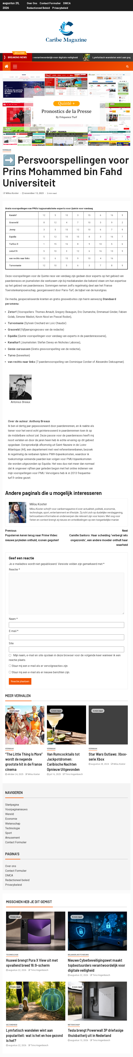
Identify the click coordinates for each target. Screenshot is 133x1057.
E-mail (13, 631)
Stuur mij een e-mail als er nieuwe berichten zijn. (41, 672)
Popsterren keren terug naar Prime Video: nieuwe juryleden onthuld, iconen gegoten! (32, 535)
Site (11, 643)
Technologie (12, 828)
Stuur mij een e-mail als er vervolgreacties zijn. (40, 666)
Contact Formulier (50, 3)
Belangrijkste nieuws (78, 955)
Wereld (9, 814)
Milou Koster (12, 193)
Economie (11, 818)
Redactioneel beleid (38, 8)
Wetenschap (12, 823)
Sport (8, 833)
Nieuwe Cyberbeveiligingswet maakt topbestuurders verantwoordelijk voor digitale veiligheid (96, 965)
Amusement (12, 837)
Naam (13, 619)
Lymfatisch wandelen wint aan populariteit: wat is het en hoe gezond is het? (34, 1035)
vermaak (7, 150)
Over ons (32, 3)
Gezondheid (11, 1025)
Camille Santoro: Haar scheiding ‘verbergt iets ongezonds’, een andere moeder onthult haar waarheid (98, 538)
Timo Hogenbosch (74, 774)
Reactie (14, 569)
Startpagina (12, 804)
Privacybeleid (60, 8)
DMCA (66, 3)
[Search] (127, 66)
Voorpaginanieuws (16, 809)
